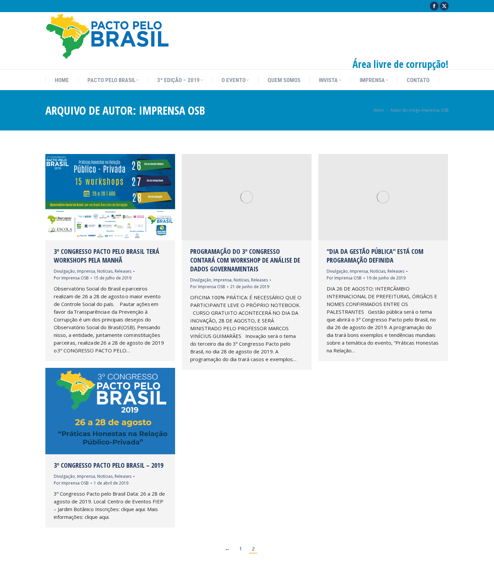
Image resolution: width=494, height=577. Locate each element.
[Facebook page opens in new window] (434, 6)
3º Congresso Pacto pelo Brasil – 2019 (108, 465)
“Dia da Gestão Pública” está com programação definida (375, 256)
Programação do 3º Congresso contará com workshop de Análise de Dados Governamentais (245, 260)
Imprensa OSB (172, 110)
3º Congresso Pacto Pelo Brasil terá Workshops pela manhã (106, 256)
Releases (123, 271)
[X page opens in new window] (444, 6)
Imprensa (86, 271)
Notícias (105, 271)
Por (71, 278)
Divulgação (64, 271)
